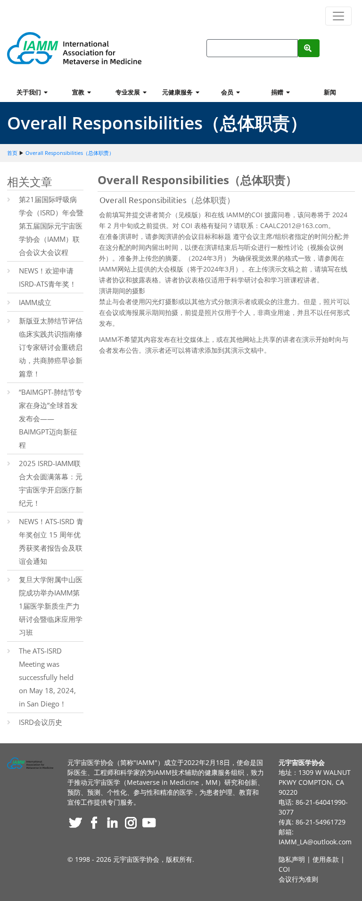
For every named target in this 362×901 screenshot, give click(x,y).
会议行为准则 (298, 879)
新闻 (330, 92)
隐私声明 (292, 859)
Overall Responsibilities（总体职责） (69, 152)
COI (284, 869)
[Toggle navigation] (338, 16)
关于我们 (30, 92)
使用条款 (326, 859)
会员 (228, 92)
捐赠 (278, 92)
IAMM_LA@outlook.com (315, 841)
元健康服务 (179, 92)
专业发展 (129, 92)
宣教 (79, 92)
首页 (12, 152)
